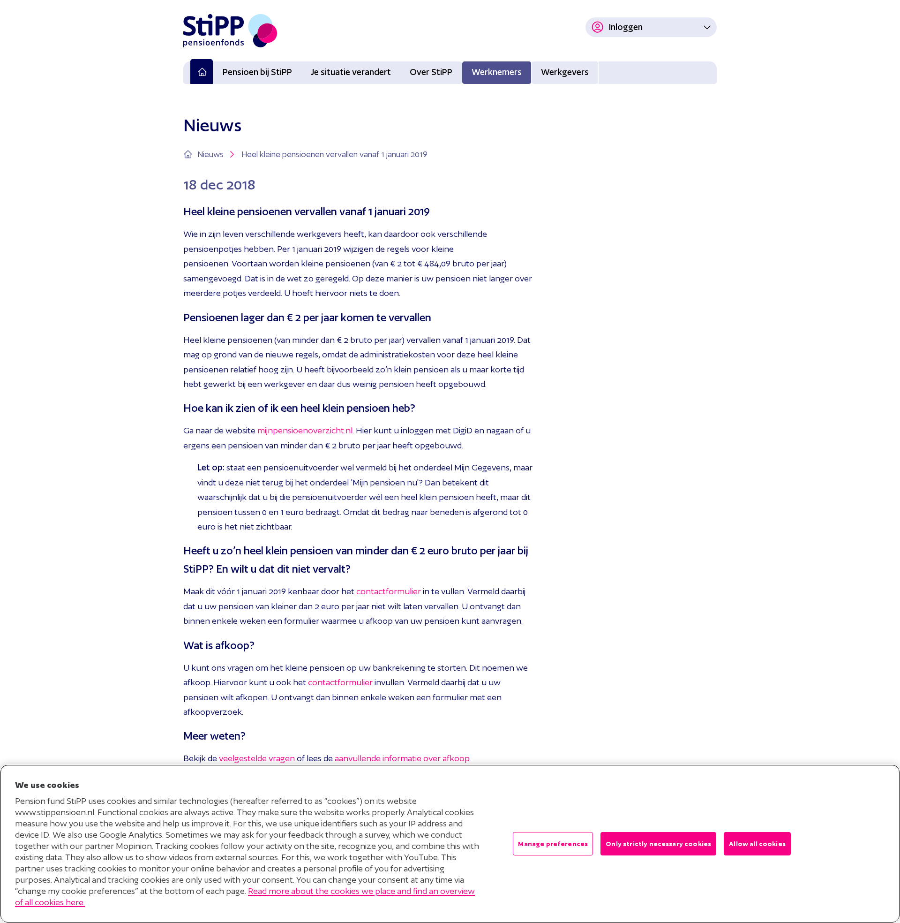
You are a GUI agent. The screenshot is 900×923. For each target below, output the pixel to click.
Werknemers (497, 72)
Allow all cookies (757, 843)
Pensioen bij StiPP (257, 72)
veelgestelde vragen (257, 758)
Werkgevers (565, 72)
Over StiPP (431, 72)
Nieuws (210, 154)
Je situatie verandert (351, 72)
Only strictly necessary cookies (658, 843)
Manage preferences (553, 843)
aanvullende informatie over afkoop (402, 758)
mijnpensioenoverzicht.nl (304, 430)
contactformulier (388, 591)
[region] (450, 843)
